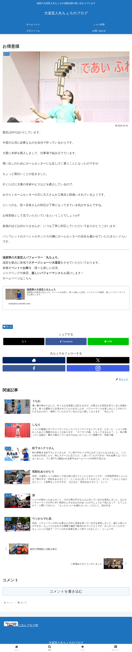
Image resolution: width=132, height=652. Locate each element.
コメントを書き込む (66, 591)
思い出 (9, 327)
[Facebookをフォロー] (34, 368)
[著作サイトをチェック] (34, 360)
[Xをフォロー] (98, 360)
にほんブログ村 (28, 625)
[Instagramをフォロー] (98, 368)
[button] (122, 498)
